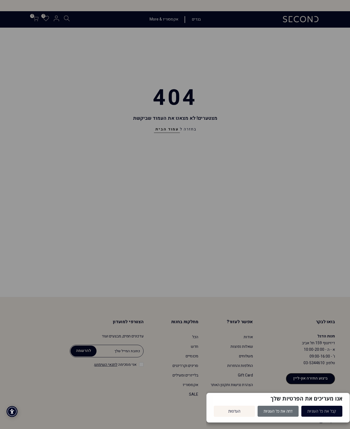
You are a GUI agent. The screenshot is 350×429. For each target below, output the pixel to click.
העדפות (234, 411)
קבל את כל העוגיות (321, 411)
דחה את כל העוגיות (278, 411)
